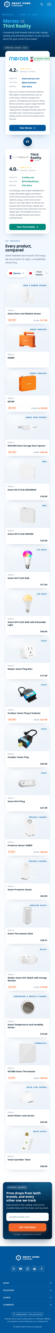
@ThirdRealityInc (30, 181)
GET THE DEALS (27, 1227)
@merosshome (29, 82)
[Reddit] (34, 1269)
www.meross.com (30, 78)
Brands (9, 14)
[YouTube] (20, 1269)
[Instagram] (28, 1269)
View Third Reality (26, 227)
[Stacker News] (41, 1269)
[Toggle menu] (49, 4)
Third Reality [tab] (41, 273)
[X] (14, 1269)
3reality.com (28, 177)
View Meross (26, 128)
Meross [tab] (18, 273)
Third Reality (35, 156)
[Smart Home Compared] (27, 1258)
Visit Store (27, 86)
